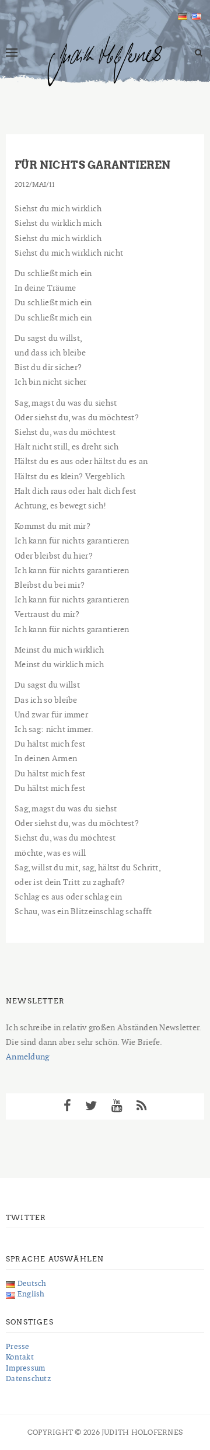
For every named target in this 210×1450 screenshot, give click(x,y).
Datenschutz (28, 1378)
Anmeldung (28, 1056)
